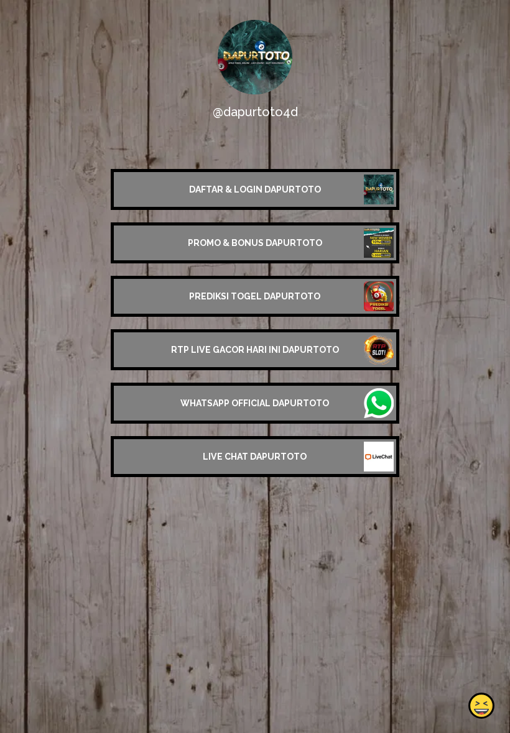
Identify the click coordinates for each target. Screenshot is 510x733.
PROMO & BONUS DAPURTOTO (255, 243)
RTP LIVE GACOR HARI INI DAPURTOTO (255, 350)
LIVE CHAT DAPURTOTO (255, 457)
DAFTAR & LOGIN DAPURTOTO (255, 189)
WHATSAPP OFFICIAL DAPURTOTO (254, 403)
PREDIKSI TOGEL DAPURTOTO (254, 296)
